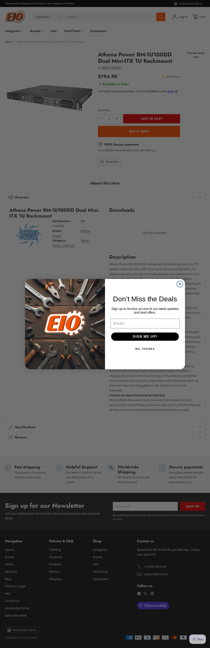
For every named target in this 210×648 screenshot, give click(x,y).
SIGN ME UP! (145, 336)
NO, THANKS (145, 349)
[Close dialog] (180, 284)
